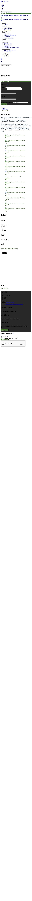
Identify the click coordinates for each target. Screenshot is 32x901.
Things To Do (6, 49)
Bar (3, 40)
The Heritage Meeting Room (11, 47)
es (3, 6)
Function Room (8, 45)
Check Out (3, 89)
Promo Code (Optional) (6, 102)
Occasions (5, 109)
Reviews (4, 31)
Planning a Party (8, 43)
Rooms (4, 32)
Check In (3, 87)
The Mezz (6, 46)
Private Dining (7, 29)
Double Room (7, 34)
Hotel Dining (5, 27)
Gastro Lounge (8, 28)
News (5, 25)
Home (4, 23)
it (2, 9)
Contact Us (5, 54)
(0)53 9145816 (4, 1)
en (3, 5)
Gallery (4, 53)
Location (6, 55)
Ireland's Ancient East (9, 50)
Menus (4, 39)
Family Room (7, 36)
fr (2, 8)
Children (3, 96)
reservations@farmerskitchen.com (9, 248)
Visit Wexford (7, 51)
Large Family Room (8, 38)
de (3, 4)
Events (6, 24)
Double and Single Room (10, 35)
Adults (2, 90)
